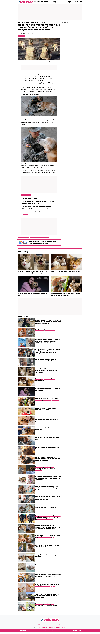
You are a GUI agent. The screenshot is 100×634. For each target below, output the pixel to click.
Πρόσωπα (76, 2)
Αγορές (80, 2)
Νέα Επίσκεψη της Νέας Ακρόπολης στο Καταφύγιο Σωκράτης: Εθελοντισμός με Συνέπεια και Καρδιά (48, 321)
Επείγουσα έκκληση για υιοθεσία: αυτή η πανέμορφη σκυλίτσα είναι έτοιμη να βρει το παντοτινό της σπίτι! (48, 517)
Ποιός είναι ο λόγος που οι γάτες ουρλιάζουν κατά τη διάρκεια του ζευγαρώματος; (32, 272)
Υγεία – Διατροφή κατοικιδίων (44, 2)
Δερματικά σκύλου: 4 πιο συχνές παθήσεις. (45, 428)
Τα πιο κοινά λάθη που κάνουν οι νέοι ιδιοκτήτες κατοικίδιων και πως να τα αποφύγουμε (47, 595)
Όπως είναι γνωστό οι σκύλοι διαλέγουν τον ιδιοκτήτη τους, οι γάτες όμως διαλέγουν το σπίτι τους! (47, 527)
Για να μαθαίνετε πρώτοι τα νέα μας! (38, 243)
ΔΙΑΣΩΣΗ (58, 627)
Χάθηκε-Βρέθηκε (69, 2)
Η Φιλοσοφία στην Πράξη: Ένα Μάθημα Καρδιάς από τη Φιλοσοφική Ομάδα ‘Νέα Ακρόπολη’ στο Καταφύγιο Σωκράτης (48, 352)
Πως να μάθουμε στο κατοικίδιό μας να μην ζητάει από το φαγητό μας (48, 575)
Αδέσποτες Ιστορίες (56, 624)
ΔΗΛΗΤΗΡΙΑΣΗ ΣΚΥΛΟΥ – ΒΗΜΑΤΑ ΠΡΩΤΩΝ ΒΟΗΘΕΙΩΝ (46, 408)
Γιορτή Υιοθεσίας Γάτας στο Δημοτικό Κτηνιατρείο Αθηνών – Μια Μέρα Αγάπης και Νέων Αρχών (47, 341)
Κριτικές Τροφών (54, 2)
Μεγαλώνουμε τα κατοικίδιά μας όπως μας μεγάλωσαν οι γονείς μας (47, 536)
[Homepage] (25, 2)
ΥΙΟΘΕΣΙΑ (63, 627)
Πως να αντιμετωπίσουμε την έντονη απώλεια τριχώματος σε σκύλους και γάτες (47, 488)
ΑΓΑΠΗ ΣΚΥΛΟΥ (26, 237)
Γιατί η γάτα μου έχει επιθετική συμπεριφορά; (66, 271)
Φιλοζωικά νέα (46, 624)
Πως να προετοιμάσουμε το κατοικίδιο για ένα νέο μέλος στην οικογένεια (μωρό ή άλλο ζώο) (47, 497)
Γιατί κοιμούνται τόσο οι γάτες (45, 565)
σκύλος (47, 237)
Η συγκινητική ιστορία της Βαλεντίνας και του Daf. (33, 294)
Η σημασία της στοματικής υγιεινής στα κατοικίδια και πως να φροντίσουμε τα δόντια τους (48, 478)
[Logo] (50, 620)
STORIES (20, 237)
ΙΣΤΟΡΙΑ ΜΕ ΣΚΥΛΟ (50, 627)
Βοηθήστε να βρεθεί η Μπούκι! (30, 198)
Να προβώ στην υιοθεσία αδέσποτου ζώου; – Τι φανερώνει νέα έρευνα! (47, 448)
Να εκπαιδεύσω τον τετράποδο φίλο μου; (47, 438)
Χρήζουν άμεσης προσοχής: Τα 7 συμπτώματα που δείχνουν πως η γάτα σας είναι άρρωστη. (47, 458)
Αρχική (35, 2)
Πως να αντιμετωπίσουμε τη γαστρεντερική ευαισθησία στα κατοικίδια (45, 468)
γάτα (44, 627)
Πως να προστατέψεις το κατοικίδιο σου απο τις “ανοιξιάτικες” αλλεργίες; (65, 294)
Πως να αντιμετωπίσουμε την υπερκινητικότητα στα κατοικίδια (46, 604)
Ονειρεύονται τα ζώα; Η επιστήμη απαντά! (46, 555)
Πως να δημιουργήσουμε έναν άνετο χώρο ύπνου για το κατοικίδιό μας (47, 506)
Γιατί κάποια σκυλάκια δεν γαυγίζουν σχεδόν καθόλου (47, 545)
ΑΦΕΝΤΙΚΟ (32, 237)
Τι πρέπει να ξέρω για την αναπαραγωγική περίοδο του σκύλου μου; (47, 419)
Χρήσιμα (38, 2)
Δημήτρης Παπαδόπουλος (23, 32)
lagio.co (80, 630)
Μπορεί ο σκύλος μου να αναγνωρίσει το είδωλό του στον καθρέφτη (47, 585)
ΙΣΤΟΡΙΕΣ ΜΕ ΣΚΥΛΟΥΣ (39, 237)
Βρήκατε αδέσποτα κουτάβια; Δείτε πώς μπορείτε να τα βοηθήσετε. (46, 359)
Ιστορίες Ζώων (63, 1)
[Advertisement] (50, 12)
